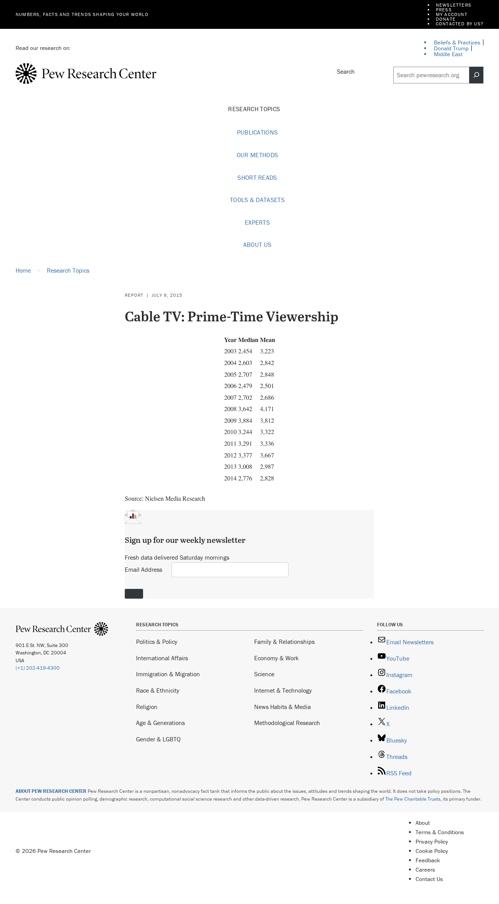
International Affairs (162, 658)
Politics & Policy (156, 641)
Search (346, 71)
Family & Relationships (284, 641)
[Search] (476, 75)
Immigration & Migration (168, 674)
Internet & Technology (283, 690)
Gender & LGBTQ (158, 739)
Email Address (143, 569)
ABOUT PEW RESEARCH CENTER (51, 791)
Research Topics (254, 109)
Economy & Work (276, 658)
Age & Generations (160, 723)
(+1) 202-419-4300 (38, 668)
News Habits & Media (282, 707)
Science (264, 674)
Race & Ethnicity (157, 690)
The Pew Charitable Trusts (413, 799)
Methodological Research (287, 723)
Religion (146, 707)
